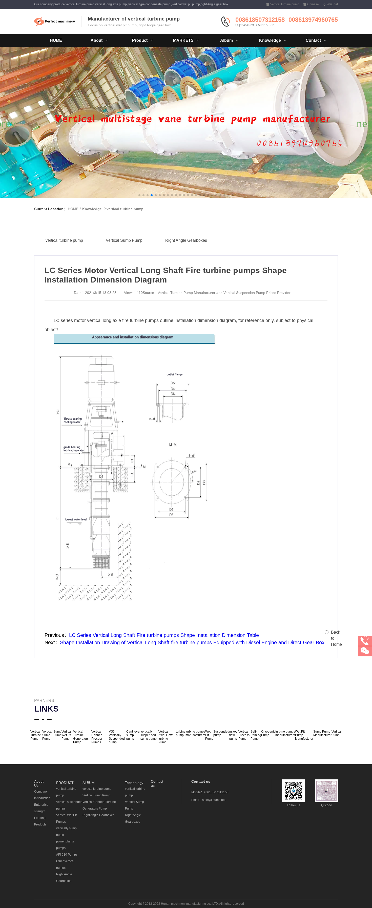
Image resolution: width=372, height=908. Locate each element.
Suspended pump (221, 733)
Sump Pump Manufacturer (322, 733)
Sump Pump (57, 733)
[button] (139, 195)
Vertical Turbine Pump (35, 735)
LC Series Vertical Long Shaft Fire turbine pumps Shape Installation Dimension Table (164, 635)
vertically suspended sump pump (148, 735)
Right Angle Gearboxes (186, 240)
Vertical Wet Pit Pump (66, 735)
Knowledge (92, 209)
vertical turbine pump (125, 209)
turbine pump (180, 733)
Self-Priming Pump (256, 735)
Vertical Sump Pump (124, 240)
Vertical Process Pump (244, 735)
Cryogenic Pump (268, 733)
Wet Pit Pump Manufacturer (304, 735)
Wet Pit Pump (209, 735)
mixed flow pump (233, 735)
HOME (56, 40)
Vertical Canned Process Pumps (96, 737)
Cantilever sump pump (133, 735)
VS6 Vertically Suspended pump (117, 737)
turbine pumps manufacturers (195, 733)
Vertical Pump (337, 733)
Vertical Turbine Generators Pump (81, 737)
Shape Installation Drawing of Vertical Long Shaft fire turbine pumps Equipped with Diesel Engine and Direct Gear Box (192, 642)
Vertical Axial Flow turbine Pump (165, 737)
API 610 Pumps (66, 854)
